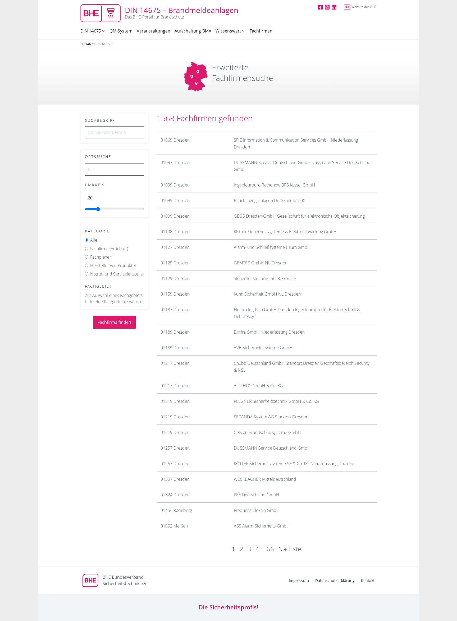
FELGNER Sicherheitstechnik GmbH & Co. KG (276, 401)
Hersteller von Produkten (113, 265)
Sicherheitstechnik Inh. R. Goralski (266, 278)
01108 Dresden (175, 232)
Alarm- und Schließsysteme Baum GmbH (272, 247)
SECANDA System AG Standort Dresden (271, 417)
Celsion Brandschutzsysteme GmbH (267, 432)
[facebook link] (320, 6)
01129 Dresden (175, 263)
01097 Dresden (175, 162)
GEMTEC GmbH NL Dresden (260, 263)
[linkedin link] (334, 6)
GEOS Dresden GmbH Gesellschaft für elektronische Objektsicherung (299, 216)
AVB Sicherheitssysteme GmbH (263, 348)
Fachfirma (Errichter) (109, 248)
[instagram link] (327, 6)
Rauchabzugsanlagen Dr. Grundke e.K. (269, 200)
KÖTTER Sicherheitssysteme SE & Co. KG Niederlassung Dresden (294, 463)
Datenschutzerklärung (335, 580)
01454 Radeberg (176, 510)
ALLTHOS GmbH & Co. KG (258, 386)
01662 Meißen (174, 526)
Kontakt (367, 580)
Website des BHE (364, 6)
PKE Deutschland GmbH (256, 495)
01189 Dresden (175, 332)
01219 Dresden (175, 401)
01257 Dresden (175, 448)
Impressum (299, 580)
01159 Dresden (175, 294)
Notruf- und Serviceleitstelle (116, 274)
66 (270, 548)
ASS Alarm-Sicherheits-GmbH (262, 526)
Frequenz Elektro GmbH (257, 510)
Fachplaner (100, 257)
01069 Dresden (175, 140)
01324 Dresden (175, 495)
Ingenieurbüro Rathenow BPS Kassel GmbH (274, 185)
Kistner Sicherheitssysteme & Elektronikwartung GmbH (285, 232)
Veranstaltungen (154, 31)
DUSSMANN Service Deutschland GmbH (272, 448)
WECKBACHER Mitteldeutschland (265, 479)
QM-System (120, 31)
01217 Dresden (175, 363)
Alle (93, 240)
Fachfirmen (261, 31)
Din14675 (87, 44)
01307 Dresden (175, 479)
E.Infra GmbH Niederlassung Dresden (269, 332)
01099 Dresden (175, 185)
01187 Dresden (175, 309)
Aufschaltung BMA (193, 31)
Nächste (289, 548)
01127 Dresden (175, 247)
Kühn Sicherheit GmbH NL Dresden (267, 294)
